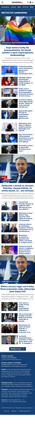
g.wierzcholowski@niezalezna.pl (11, 359)
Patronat (6, 411)
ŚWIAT (19, 7)
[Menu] (2, 2)
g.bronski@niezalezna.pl (19, 364)
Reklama (14, 411)
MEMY (32, 7)
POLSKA (13, 7)
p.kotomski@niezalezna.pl (18, 366)
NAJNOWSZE (5, 7)
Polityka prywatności (25, 411)
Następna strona (16, 349)
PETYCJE (25, 7)
